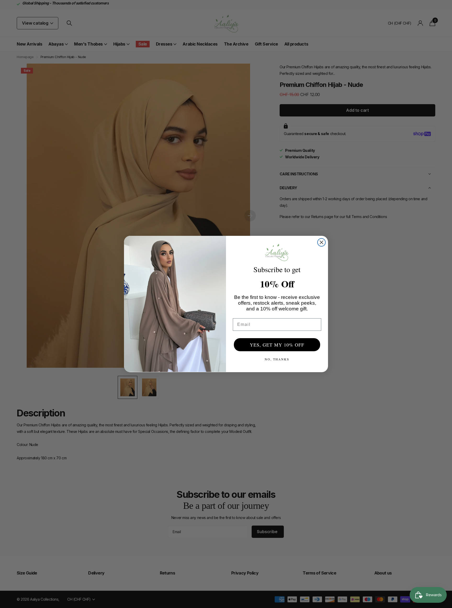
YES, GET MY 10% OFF (277, 345)
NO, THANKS (277, 359)
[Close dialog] (321, 242)
